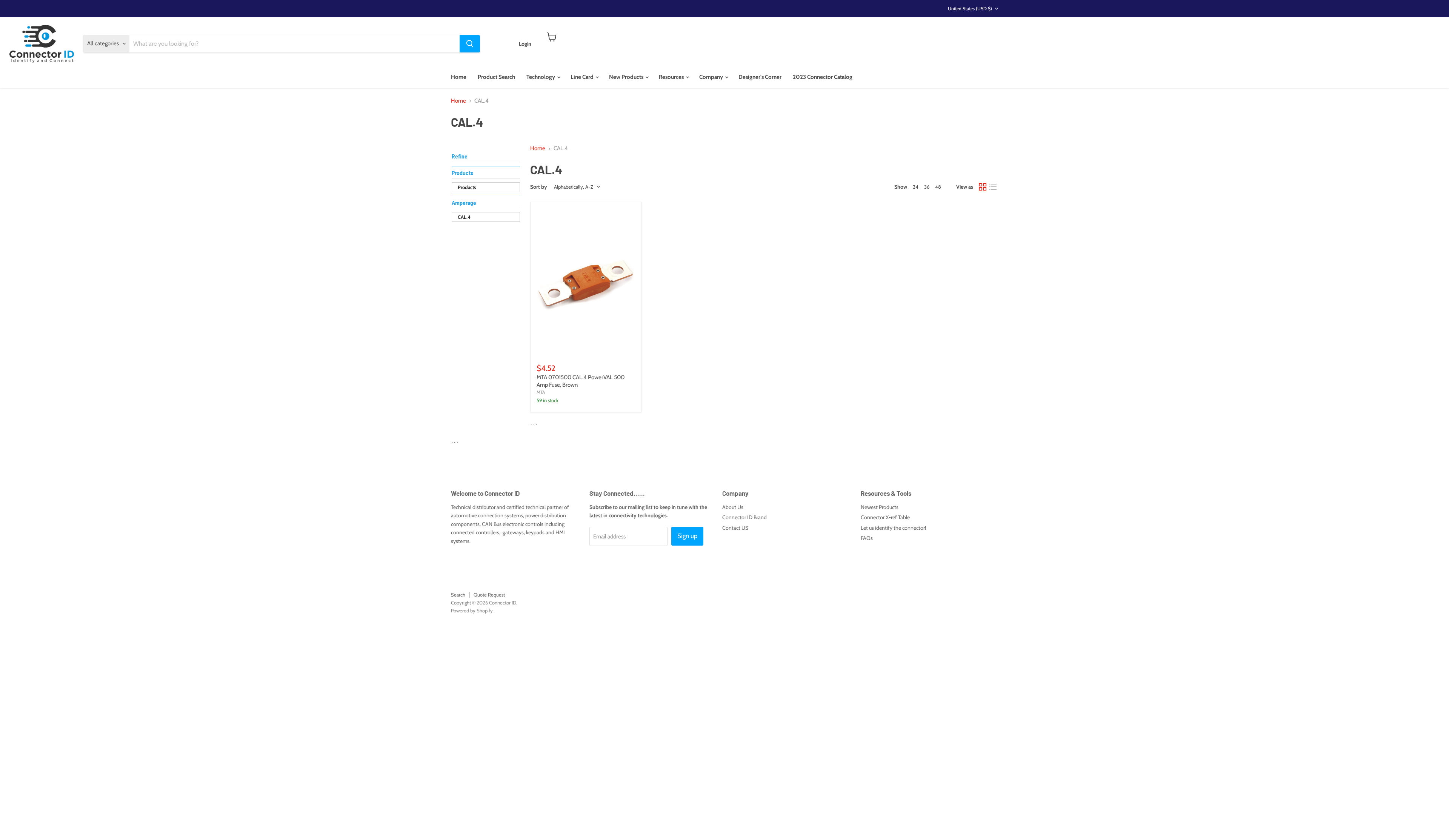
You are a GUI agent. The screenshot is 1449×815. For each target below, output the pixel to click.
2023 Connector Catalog (822, 77)
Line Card (583, 77)
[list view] (993, 187)
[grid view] (982, 187)
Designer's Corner (759, 77)
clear (512, 203)
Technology (541, 77)
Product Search (496, 77)
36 (926, 187)
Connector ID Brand (744, 517)
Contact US (735, 527)
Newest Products (879, 507)
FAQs (867, 538)
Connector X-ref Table (885, 517)
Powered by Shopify (472, 610)
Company (711, 77)
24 (915, 187)
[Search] (470, 43)
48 (938, 187)
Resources (672, 77)
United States (970, 8)
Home (458, 77)
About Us (732, 507)
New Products (627, 77)
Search (458, 595)
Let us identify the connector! (893, 527)
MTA (541, 392)
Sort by (538, 187)
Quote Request (489, 595)
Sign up (687, 536)
